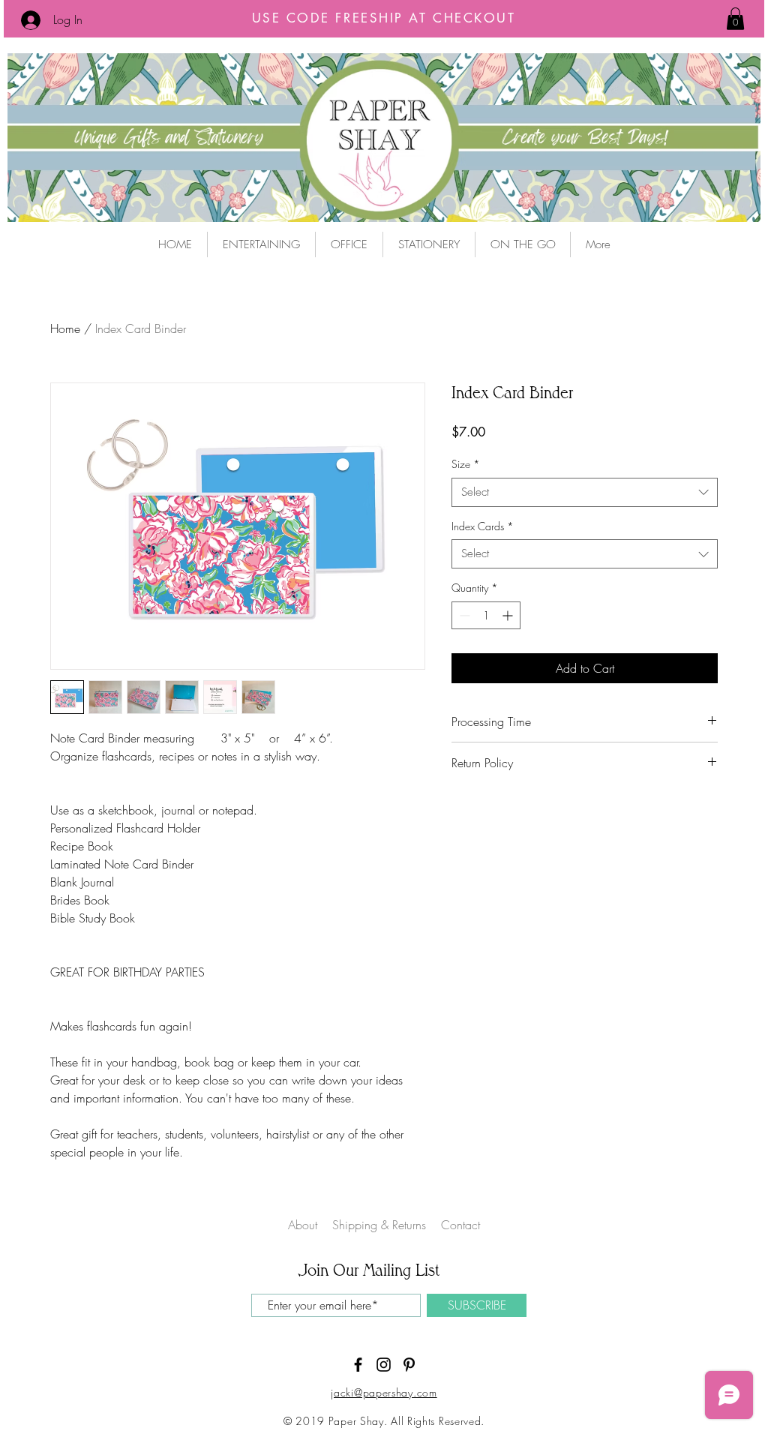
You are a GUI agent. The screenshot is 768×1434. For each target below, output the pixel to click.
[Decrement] (463, 615)
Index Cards (483, 526)
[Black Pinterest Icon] (409, 1364)
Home (65, 328)
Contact (460, 1224)
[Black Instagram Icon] (383, 1364)
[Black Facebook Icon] (358, 1364)
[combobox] (585, 492)
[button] (735, 19)
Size (466, 464)
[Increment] (509, 615)
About (302, 1224)
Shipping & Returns (381, 1224)
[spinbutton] (486, 615)
